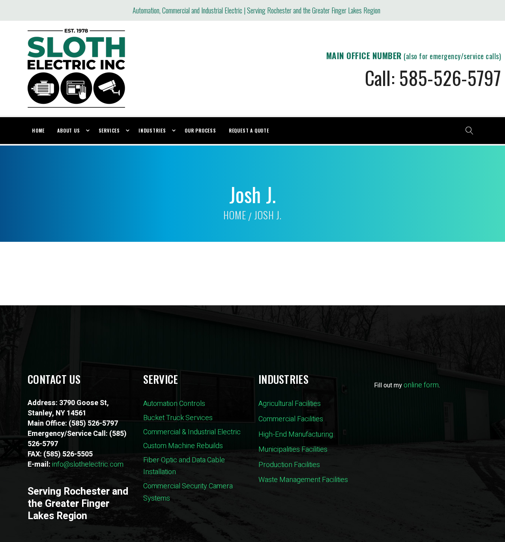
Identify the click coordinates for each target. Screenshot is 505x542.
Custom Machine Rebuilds (183, 446)
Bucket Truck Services (178, 418)
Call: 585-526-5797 (433, 78)
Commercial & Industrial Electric (192, 432)
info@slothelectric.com (87, 464)
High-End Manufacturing (295, 434)
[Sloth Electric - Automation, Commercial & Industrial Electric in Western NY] (76, 68)
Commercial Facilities (290, 419)
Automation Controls (174, 403)
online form (421, 385)
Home (234, 214)
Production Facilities (289, 465)
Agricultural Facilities (289, 403)
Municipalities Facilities (292, 449)
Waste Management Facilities (303, 480)
